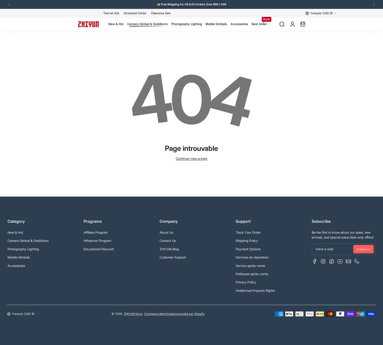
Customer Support (173, 257)
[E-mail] (348, 261)
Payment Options (248, 249)
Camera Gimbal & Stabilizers (28, 240)
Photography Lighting (23, 249)
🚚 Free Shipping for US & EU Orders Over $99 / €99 (191, 4)
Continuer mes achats (191, 158)
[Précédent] (9, 4)
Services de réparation (252, 257)
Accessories (16, 266)
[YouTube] (340, 261)
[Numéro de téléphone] (357, 261)
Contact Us (168, 240)
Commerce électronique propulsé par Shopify (174, 313)
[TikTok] (331, 261)
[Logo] (88, 24)
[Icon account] (292, 24)
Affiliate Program (96, 232)
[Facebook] (314, 261)
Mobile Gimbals (19, 257)
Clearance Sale (160, 13)
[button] (320, 13)
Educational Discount (99, 249)
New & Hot (15, 232)
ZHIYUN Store (133, 313)
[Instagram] (323, 261)
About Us (166, 232)
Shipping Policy (247, 240)
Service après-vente (250, 266)
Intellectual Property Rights (255, 290)
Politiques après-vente (252, 274)
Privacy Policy (246, 282)
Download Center (135, 13)
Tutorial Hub (111, 13)
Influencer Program (97, 240)
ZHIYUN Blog (169, 249)
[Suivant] (374, 4)
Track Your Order (248, 232)
